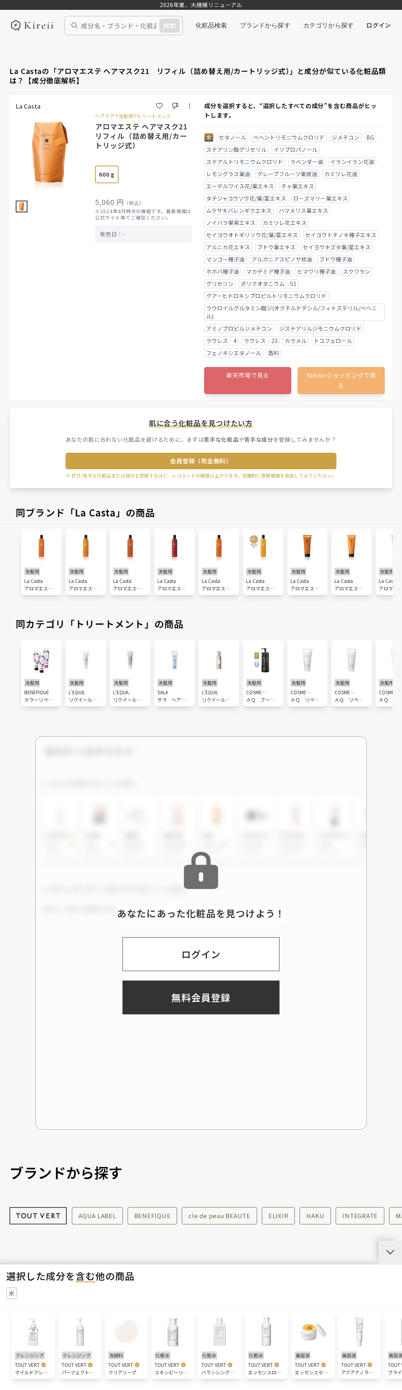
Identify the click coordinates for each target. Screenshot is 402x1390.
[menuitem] (211, 25)
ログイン (378, 25)
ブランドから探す (265, 25)
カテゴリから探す (328, 25)
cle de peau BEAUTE (219, 1215)
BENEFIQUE (152, 1215)
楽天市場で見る (247, 375)
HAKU (315, 1215)
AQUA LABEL (97, 1215)
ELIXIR (279, 1215)
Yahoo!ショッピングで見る (341, 380)
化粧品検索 (211, 25)
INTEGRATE (360, 1215)
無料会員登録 (200, 997)
